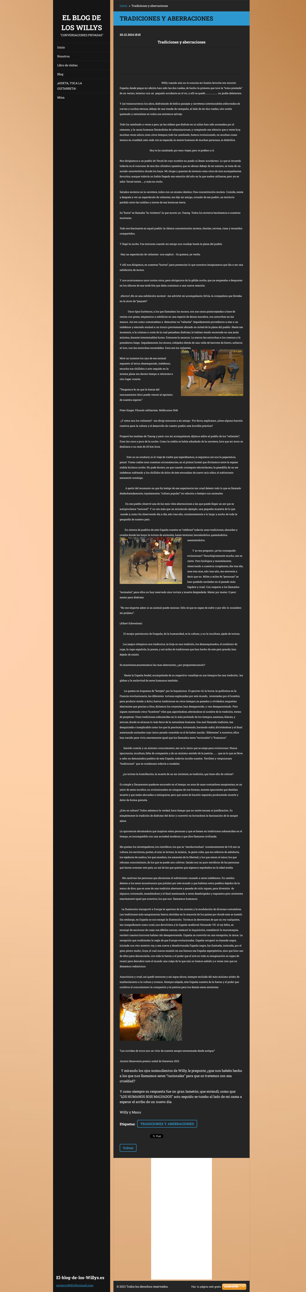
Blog (60, 74)
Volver (128, 1148)
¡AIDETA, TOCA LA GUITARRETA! (69, 85)
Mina (61, 97)
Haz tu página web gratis (206, 1286)
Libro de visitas (67, 65)
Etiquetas (127, 1124)
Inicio (61, 47)
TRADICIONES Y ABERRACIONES (167, 1124)
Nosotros (63, 56)
